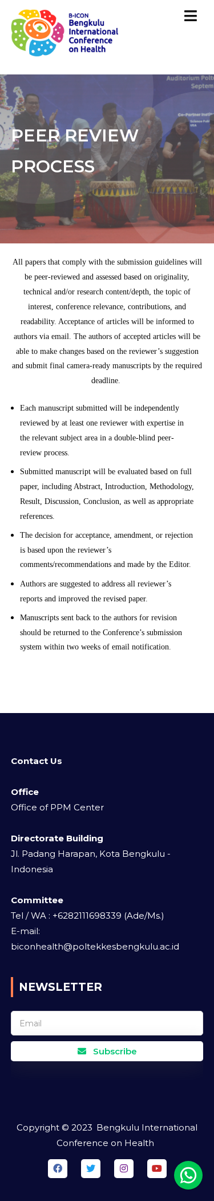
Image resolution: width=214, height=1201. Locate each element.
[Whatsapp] (188, 1175)
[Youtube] (157, 1168)
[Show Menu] (190, 15)
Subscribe (114, 1051)
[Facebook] (57, 1168)
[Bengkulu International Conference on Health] (66, 37)
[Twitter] (90, 1168)
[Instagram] (124, 1168)
